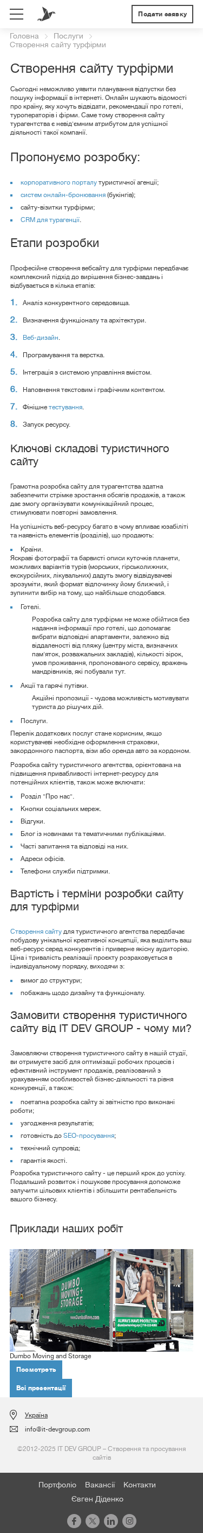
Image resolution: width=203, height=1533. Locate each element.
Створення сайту (36, 931)
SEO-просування (88, 1135)
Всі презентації (41, 1388)
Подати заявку (162, 14)
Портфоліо (57, 1484)
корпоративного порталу (59, 182)
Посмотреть (36, 1369)
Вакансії (100, 1484)
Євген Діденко (97, 1498)
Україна (36, 1415)
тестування (65, 407)
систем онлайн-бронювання (63, 195)
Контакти (139, 1484)
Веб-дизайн (40, 337)
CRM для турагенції (50, 220)
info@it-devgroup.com (57, 1429)
